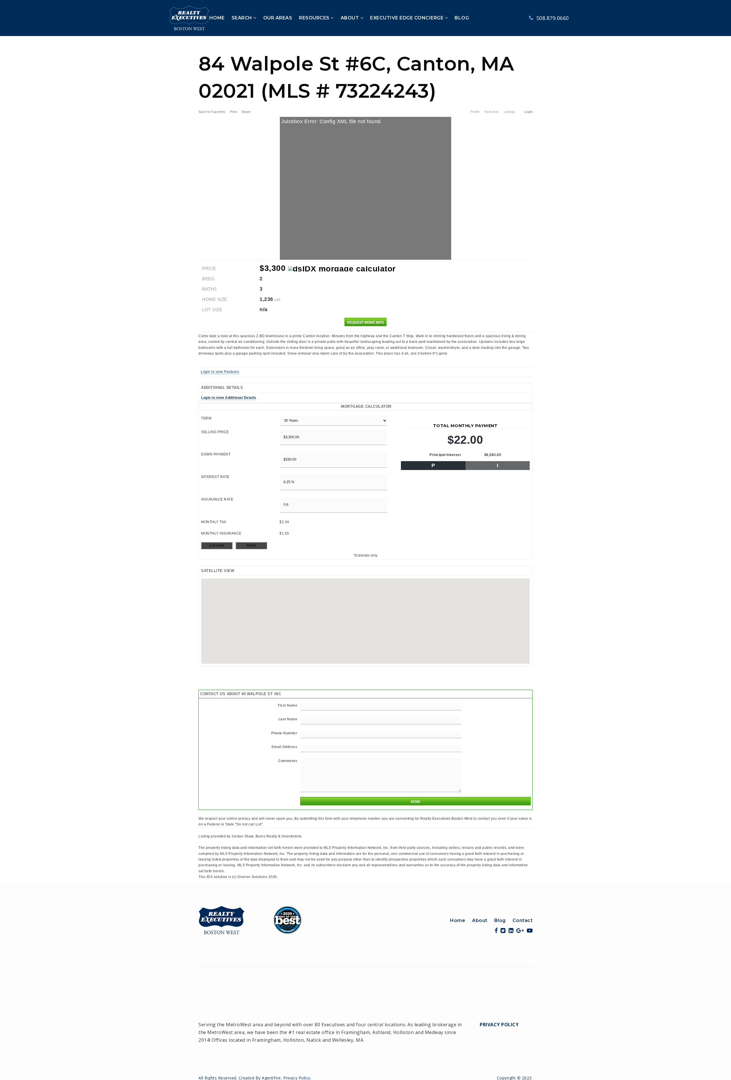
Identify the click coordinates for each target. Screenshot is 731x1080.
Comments (287, 761)
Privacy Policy (499, 1024)
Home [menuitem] (457, 920)
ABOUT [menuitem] (350, 18)
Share (247, 111)
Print (233, 111)
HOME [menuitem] (217, 18)
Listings (509, 111)
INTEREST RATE (215, 477)
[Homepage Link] (250, 919)
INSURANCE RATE (217, 499)
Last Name (288, 719)
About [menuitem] (479, 920)
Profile (475, 111)
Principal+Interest (445, 455)
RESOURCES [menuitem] (315, 18)
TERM (206, 418)
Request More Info (365, 323)
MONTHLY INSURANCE (221, 533)
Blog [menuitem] (500, 920)
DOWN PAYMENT (215, 454)
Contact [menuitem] (523, 920)
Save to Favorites (212, 111)
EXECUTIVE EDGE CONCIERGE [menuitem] (407, 18)
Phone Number (284, 733)
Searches (492, 111)
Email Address (285, 747)
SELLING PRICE (215, 432)
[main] (365, 458)
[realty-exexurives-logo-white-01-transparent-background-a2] (189, 17)
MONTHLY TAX (213, 522)
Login (529, 111)
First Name (287, 705)
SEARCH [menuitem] (243, 18)
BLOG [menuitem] (462, 18)
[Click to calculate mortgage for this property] (342, 268)
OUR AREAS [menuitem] (277, 18)
